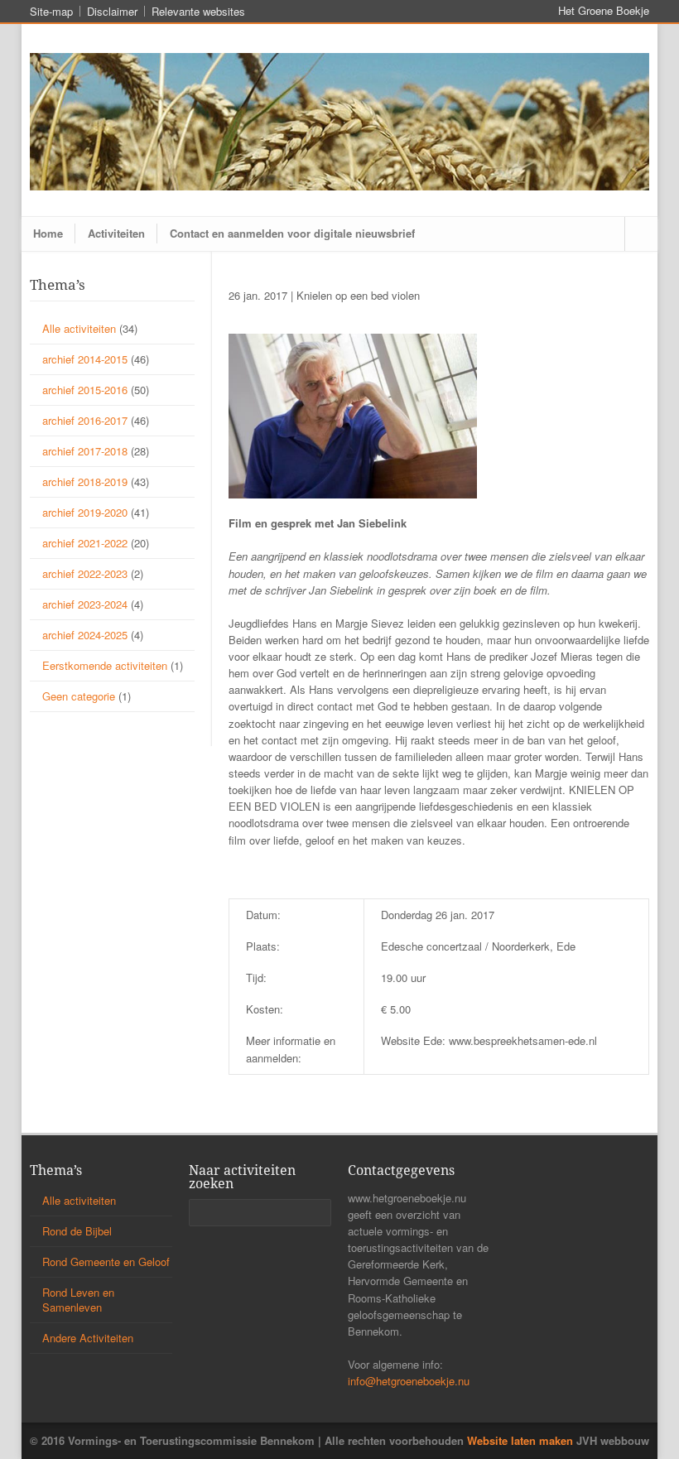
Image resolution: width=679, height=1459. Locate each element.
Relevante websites (198, 11)
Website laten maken (520, 1440)
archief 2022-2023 (85, 573)
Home (48, 233)
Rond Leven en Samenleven (78, 1299)
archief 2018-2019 (85, 481)
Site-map (51, 11)
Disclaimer (112, 11)
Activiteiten (116, 233)
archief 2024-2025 (85, 635)
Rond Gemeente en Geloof (106, 1261)
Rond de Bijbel (77, 1231)
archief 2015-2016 (85, 389)
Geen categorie (78, 696)
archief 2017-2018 (85, 451)
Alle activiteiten (79, 328)
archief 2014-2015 (85, 359)
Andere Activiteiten (87, 1338)
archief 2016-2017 (85, 420)
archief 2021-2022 (85, 543)
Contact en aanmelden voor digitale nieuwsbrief (292, 233)
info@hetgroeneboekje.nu (409, 1381)
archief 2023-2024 (85, 604)
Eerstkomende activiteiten (104, 665)
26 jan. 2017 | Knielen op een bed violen (324, 295)
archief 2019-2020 (85, 512)
